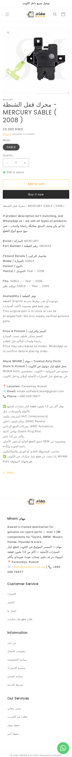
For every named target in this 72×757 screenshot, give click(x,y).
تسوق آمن (13, 733)
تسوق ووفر (13, 725)
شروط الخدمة (15, 684)
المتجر (10, 602)
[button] (7, 14)
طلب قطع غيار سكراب (19, 619)
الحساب (11, 593)
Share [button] (10, 472)
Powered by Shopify (51, 755)
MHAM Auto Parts (29, 755)
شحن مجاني (14, 708)
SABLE (11, 147)
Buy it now (36, 194)
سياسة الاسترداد (16, 667)
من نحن (11, 642)
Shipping (7, 134)
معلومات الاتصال (16, 651)
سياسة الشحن (15, 676)
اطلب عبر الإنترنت (17, 716)
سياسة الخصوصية (17, 659)
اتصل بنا (11, 610)
